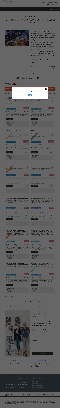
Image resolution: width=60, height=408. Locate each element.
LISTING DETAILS (9, 119)
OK (30, 95)
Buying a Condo (35, 381)
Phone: (33, 334)
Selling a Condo (35, 383)
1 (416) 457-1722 (9, 124)
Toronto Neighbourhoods (37, 385)
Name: (33, 329)
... (35, 301)
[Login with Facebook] (10, 84)
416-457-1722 (54, 4)
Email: (44, 329)
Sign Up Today (35, 368)
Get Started (8, 368)
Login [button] (23, 83)
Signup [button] (19, 83)
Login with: (7, 83)
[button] (50, 3)
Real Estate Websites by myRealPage (49, 394)
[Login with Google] (13, 84)
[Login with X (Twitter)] (15, 84)
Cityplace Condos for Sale (37, 387)
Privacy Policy (40, 394)
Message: (34, 340)
